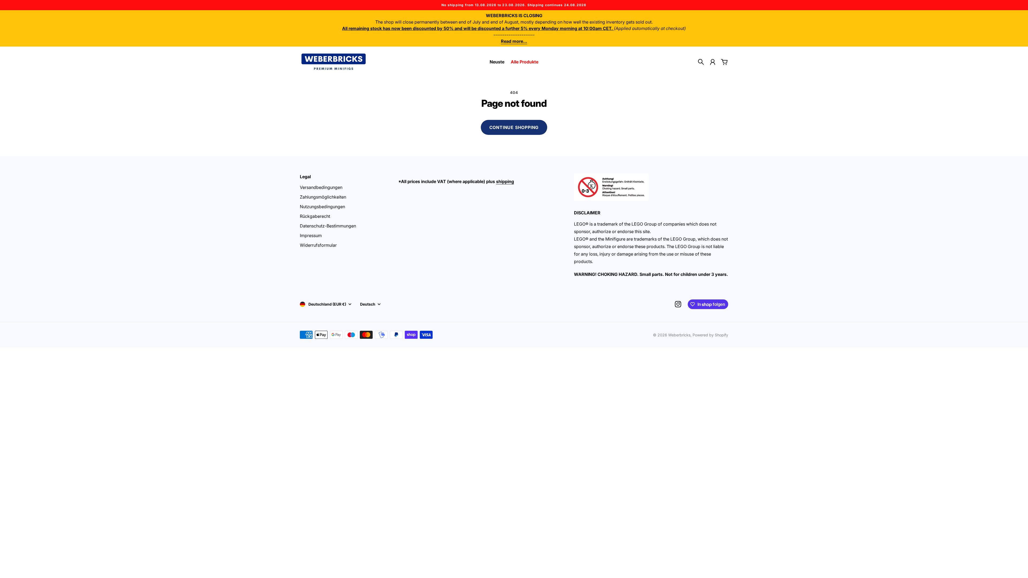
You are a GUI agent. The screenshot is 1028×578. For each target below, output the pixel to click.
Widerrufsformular (318, 245)
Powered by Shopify (710, 335)
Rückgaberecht (315, 216)
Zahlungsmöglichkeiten (323, 197)
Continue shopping (514, 127)
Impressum (311, 235)
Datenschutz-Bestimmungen (328, 226)
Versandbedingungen (321, 187)
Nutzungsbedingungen (322, 206)
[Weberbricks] (333, 61)
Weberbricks (679, 335)
